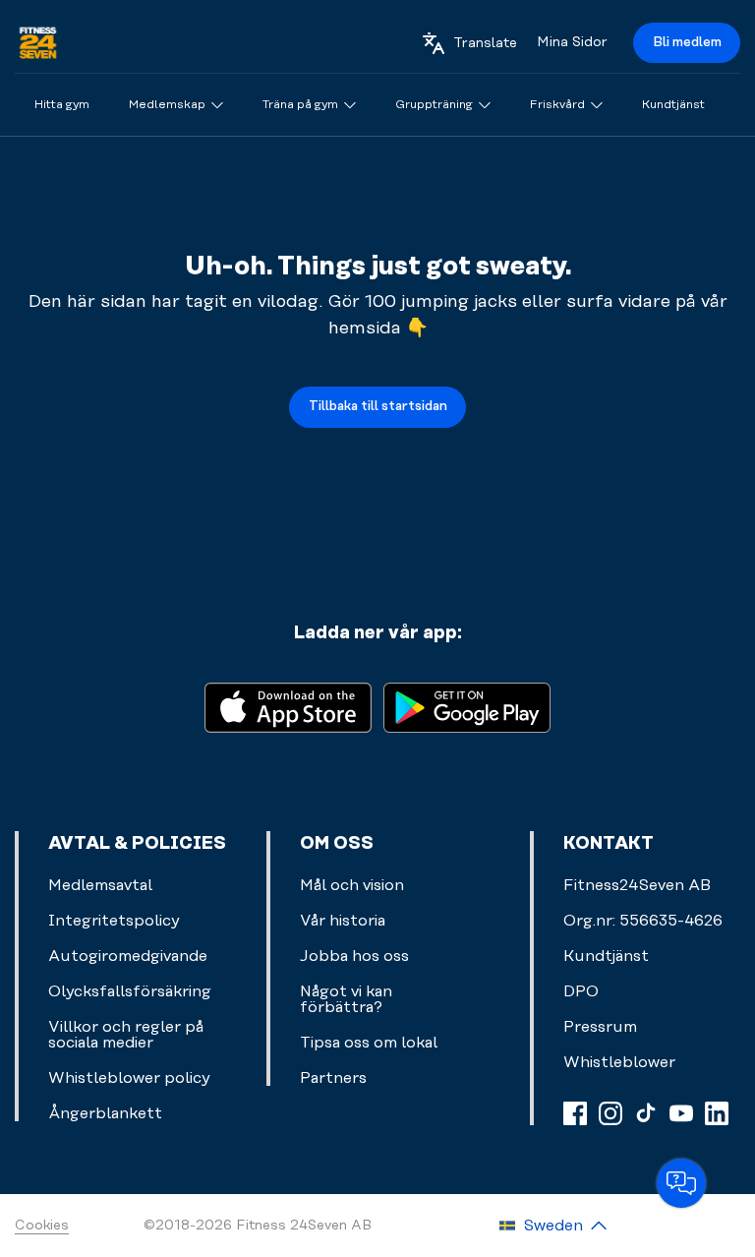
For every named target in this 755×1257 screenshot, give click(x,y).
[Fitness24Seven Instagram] (610, 1113)
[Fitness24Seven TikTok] (646, 1113)
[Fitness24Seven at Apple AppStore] (288, 706)
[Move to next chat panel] (681, 1183)
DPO (581, 991)
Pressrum (600, 1027)
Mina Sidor (572, 42)
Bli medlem (687, 42)
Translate (485, 43)
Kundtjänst (606, 956)
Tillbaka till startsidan (378, 406)
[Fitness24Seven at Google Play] (467, 706)
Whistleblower (619, 1062)
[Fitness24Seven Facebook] (575, 1113)
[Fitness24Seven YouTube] (681, 1113)
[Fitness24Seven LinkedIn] (716, 1113)
